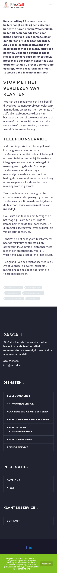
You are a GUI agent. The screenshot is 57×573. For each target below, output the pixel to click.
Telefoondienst (19, 395)
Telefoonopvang (19, 439)
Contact (13, 520)
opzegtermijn (34, 287)
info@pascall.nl (12, 365)
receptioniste (12, 293)
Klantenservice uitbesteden (28, 411)
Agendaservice (17, 447)
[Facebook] (26, 547)
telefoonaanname (33, 293)
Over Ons (13, 480)
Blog (10, 488)
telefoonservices (14, 298)
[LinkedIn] (30, 547)
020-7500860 (11, 361)
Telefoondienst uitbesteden (28, 419)
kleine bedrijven (14, 287)
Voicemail (33, 298)
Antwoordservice (20, 403)
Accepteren (46, 563)
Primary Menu (51, 5)
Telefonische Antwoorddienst (20, 429)
